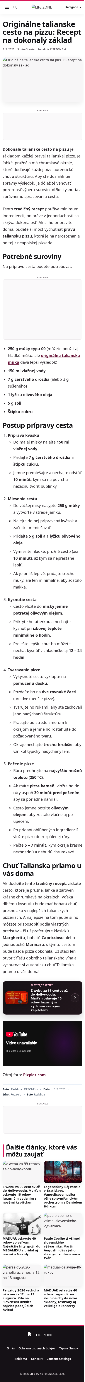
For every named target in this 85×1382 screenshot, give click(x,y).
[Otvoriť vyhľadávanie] (15, 7)
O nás (11, 1348)
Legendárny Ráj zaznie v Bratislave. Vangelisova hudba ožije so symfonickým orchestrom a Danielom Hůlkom (63, 1196)
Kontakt (37, 1359)
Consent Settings (59, 1359)
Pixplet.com (34, 1074)
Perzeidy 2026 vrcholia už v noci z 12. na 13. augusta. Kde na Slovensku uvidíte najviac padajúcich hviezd (21, 1300)
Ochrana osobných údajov (37, 1348)
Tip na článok (68, 1348)
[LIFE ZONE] (42, 7)
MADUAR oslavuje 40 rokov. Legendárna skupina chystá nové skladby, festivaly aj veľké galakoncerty (60, 1298)
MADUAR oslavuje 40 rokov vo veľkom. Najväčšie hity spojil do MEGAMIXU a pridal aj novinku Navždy (21, 1246)
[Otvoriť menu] (7, 7)
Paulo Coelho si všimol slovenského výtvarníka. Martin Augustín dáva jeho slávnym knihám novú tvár (62, 1248)
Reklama (20, 1359)
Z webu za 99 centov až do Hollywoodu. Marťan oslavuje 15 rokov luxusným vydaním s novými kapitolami (22, 1194)
